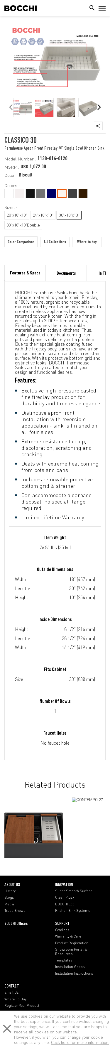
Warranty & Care (68, 936)
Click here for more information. (80, 1042)
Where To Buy (15, 999)
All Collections (55, 242)
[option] (22, 107)
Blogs (9, 897)
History (10, 891)
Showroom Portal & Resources (71, 951)
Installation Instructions (74, 973)
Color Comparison (21, 242)
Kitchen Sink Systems (72, 911)
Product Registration (71, 943)
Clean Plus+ (65, 897)
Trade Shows (14, 911)
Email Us (11, 992)
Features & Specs (25, 273)
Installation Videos (69, 967)
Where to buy (87, 242)
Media (9, 904)
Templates (63, 960)
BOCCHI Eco (65, 904)
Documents (66, 273)
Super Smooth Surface (73, 891)
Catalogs (62, 930)
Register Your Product (21, 1006)
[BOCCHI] (20, 8)
